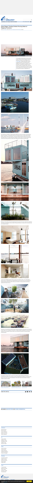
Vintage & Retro (3, 462)
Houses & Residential (13, 29)
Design (9, 21)
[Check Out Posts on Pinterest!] (27, 21)
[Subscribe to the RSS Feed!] (29, 21)
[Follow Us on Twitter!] (25, 21)
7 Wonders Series (3, 467)
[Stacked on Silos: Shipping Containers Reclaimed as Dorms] (6, 383)
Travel (2, 465)
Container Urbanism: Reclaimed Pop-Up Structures (26, 387)
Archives (7, 479)
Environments (15, 21)
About (2, 479)
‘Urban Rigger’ (18, 61)
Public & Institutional (4, 434)
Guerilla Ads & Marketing (4, 451)
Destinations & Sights (4, 470)
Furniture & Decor (3, 449)
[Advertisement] (16, 7)
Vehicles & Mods (3, 461)
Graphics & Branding (4, 450)
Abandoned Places (3, 429)
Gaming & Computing (4, 460)
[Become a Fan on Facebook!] (23, 21)
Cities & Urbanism (3, 430)
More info (5, 482)
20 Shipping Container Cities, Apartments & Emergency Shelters (16, 387)
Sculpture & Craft (3, 442)
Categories (12, 479)
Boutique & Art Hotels (4, 468)
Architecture (3, 21)
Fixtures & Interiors (3, 448)
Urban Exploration (3, 471)
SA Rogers (5, 29)
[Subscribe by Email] (31, 21)
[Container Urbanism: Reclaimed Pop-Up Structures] (27, 383)
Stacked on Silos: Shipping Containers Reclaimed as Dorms (5, 387)
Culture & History (3, 469)
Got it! (29, 481)
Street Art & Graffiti (3, 443)
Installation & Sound (4, 440)
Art (6, 21)
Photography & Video (4, 441)
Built (11, 21)
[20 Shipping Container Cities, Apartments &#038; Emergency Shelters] (16, 383)
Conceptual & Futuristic (4, 457)
